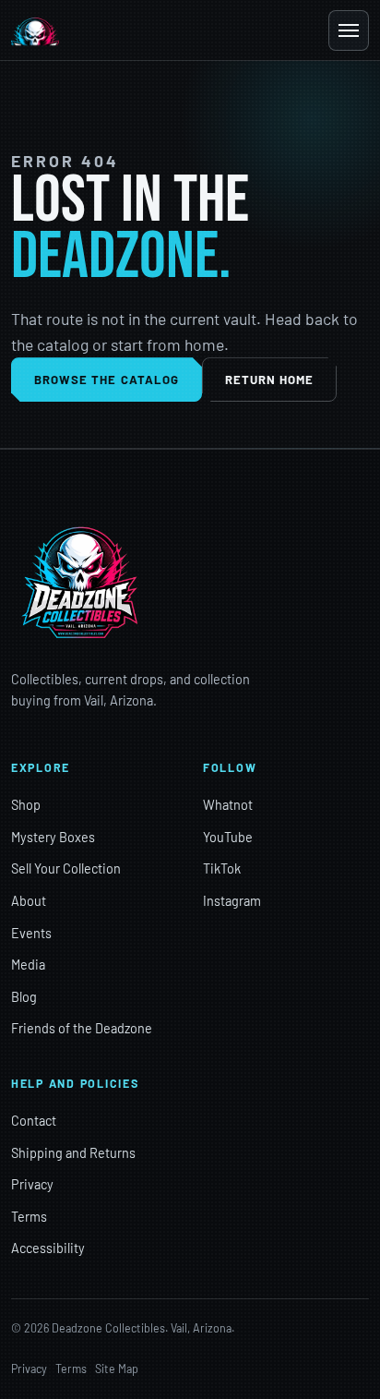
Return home (270, 379)
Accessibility (48, 1248)
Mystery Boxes (53, 837)
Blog (24, 997)
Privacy (32, 1184)
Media (28, 964)
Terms (29, 1216)
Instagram (232, 901)
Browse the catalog (106, 379)
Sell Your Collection (66, 868)
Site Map (116, 1368)
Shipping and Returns (73, 1153)
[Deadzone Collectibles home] (35, 30)
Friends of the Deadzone (81, 1028)
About (28, 901)
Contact (33, 1120)
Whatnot (228, 805)
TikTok (222, 868)
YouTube (228, 837)
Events (31, 933)
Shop (26, 805)
